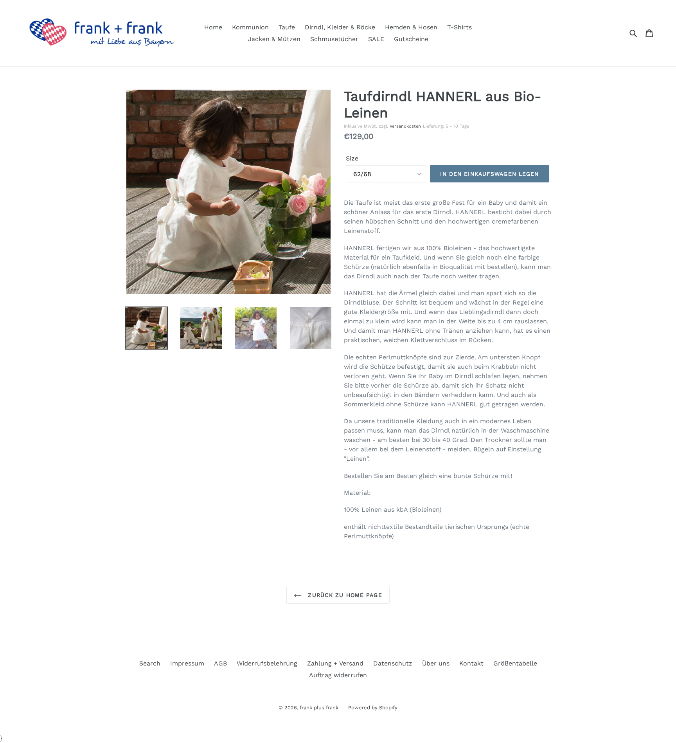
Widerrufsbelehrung (267, 663)
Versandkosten (405, 126)
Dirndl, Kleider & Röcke (340, 27)
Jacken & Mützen (274, 39)
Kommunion (250, 27)
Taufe (287, 27)
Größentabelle (515, 663)
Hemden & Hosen (411, 27)
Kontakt (471, 663)
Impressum (187, 663)
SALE (376, 39)
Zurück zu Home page (344, 595)
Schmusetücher (334, 39)
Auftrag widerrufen (338, 675)
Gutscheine (411, 39)
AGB (220, 663)
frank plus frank (319, 708)
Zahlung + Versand (335, 663)
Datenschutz (392, 663)
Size (352, 158)
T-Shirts (459, 27)
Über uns (435, 663)
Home (213, 27)
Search (149, 663)
